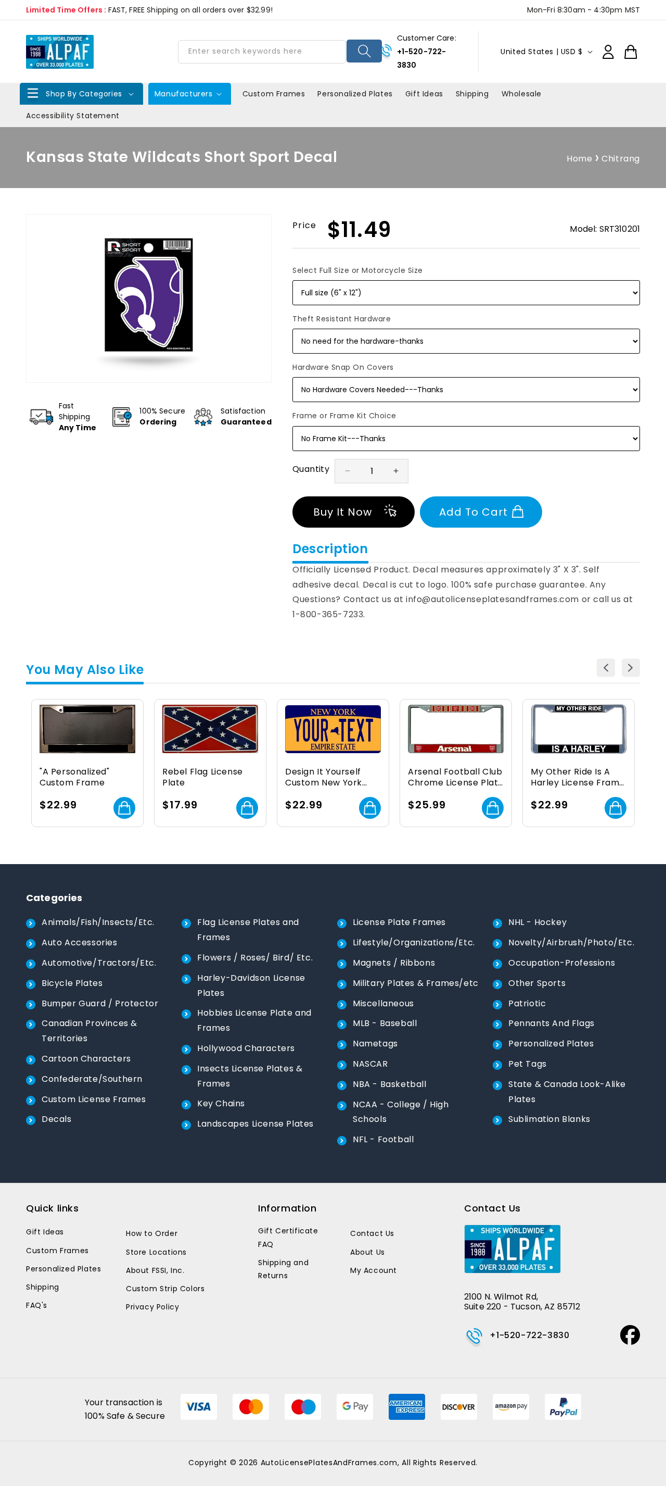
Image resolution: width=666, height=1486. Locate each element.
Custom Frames (57, 1250)
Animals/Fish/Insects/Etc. (98, 922)
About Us (367, 1252)
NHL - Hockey (537, 922)
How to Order (151, 1233)
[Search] (364, 51)
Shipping (42, 1287)
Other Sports (537, 983)
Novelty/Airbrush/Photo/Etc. (571, 942)
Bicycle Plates (72, 983)
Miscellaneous (383, 1003)
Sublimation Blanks (549, 1119)
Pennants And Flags (551, 1023)
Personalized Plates (551, 1044)
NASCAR (370, 1064)
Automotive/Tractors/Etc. (99, 963)
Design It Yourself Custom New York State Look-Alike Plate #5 (323, 778)
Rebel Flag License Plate (202, 778)
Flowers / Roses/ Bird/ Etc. (255, 958)
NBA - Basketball (390, 1084)
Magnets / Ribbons (394, 963)
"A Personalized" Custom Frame (75, 778)
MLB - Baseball (385, 1023)
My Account (373, 1270)
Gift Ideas (45, 1232)
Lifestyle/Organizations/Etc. (414, 942)
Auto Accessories (80, 942)
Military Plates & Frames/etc (416, 983)
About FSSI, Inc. (155, 1270)
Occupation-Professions (561, 963)
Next (631, 668)
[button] (81, 94)
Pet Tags (527, 1064)
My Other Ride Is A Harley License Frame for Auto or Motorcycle (578, 778)
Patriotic (527, 1003)
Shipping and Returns (283, 1269)
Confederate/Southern (92, 1079)
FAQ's (36, 1305)
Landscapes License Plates (255, 1124)
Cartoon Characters (86, 1059)
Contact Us (372, 1233)
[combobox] (261, 52)
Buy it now (342, 512)
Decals (57, 1119)
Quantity (310, 469)
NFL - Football (383, 1139)
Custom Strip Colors (165, 1288)
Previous (606, 668)
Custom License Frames (94, 1099)
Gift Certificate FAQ (288, 1237)
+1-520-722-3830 (529, 1335)
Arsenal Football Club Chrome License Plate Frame (456, 778)
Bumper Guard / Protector (100, 1003)
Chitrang (620, 159)
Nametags (375, 1044)
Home (579, 159)
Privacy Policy (152, 1307)
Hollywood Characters (246, 1048)
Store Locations (156, 1252)
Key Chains (221, 1103)
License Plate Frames (399, 922)
